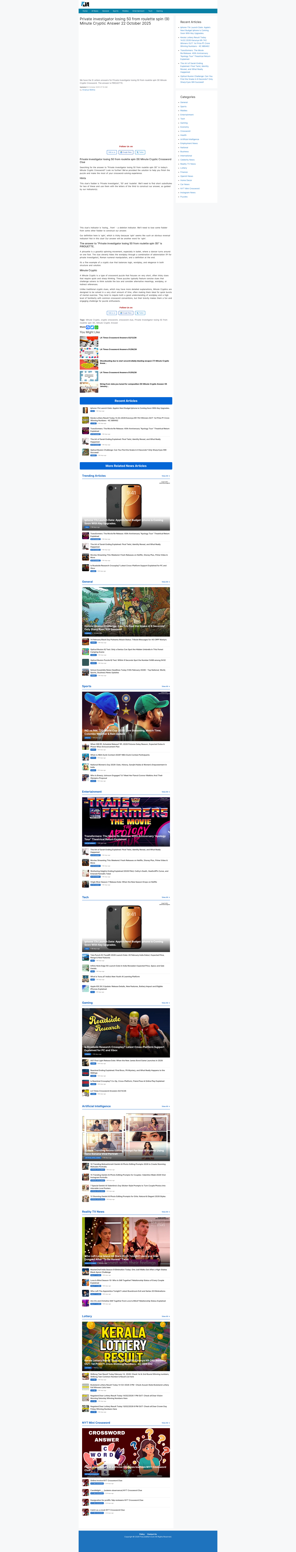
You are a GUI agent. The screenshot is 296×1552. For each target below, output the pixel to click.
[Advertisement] (126, 44)
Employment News (189, 143)
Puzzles (184, 197)
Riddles (125, 11)
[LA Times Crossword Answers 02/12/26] (89, 346)
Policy (142, 1534)
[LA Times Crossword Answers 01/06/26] (89, 357)
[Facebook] (88, 327)
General (105, 11)
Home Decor (186, 180)
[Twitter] (92, 327)
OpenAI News (186, 176)
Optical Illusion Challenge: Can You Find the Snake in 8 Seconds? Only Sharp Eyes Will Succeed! (196, 79)
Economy (184, 127)
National (184, 147)
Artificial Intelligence (189, 139)
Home (85, 11)
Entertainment (138, 11)
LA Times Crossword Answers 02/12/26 (118, 337)
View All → (166, 476)
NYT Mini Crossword (190, 188)
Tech (150, 11)
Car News (185, 184)
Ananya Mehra (88, 90)
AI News (95, 11)
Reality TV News (188, 164)
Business (184, 151)
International (186, 156)
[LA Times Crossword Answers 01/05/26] (89, 380)
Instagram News (188, 192)
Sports (115, 11)
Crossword (185, 131)
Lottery (183, 168)
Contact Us (152, 1534)
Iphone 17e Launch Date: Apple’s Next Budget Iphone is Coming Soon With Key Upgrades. (195, 30)
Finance (184, 172)
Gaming (159, 11)
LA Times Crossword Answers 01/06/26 (118, 349)
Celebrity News (187, 160)
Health (183, 135)
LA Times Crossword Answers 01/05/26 (118, 372)
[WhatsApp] (96, 327)
